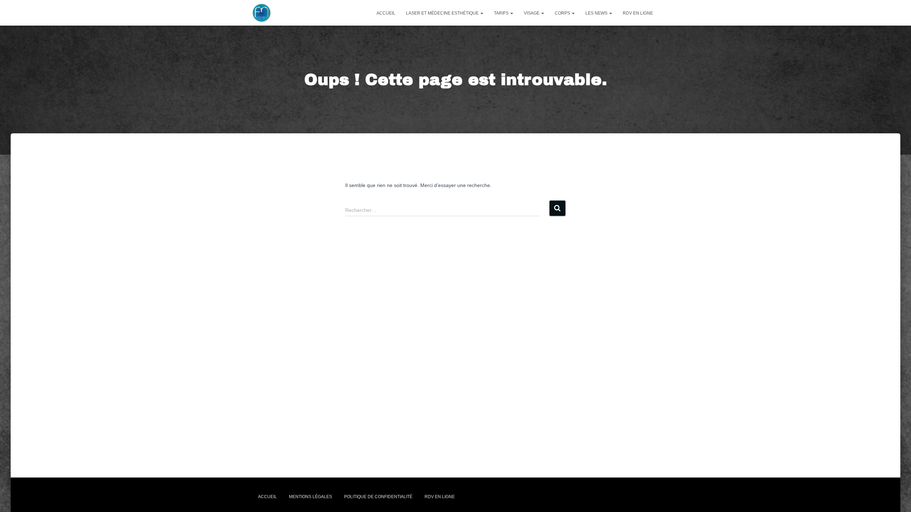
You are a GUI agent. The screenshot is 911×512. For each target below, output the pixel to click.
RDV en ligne (638, 13)
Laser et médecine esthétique (443, 13)
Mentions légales (310, 496)
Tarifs (502, 13)
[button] (481, 13)
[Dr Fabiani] (261, 13)
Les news (597, 13)
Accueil (385, 13)
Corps (563, 13)
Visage (532, 13)
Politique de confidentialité (378, 496)
